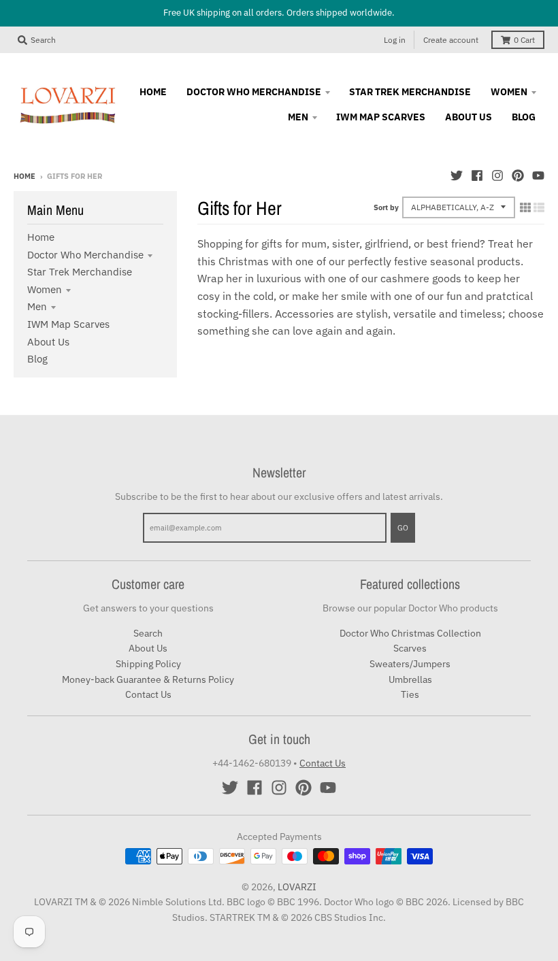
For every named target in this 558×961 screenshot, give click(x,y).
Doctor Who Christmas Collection (410, 633)
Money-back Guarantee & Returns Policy (148, 679)
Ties (410, 694)
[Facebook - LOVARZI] (477, 175)
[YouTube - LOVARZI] (538, 175)
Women (44, 289)
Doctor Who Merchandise (85, 254)
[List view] (539, 207)
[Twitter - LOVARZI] (456, 175)
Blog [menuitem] (524, 117)
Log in (395, 40)
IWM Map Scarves (68, 324)
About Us (48, 341)
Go (402, 528)
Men (37, 306)
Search (148, 633)
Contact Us (148, 694)
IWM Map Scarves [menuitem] (380, 117)
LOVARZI (297, 887)
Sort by (386, 207)
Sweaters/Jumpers (410, 664)
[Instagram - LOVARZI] (497, 175)
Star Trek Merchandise (79, 271)
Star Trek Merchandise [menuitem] (410, 92)
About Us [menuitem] (468, 117)
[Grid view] (525, 207)
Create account (450, 40)
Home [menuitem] (153, 92)
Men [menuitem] (298, 117)
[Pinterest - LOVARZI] (518, 175)
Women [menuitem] (509, 92)
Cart (524, 40)
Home (24, 176)
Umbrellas (410, 679)
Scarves (410, 648)
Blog (37, 358)
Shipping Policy (148, 664)
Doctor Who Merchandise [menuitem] (253, 92)
